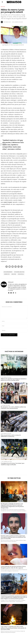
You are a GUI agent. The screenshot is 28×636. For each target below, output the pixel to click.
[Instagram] (15, 293)
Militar (14, 274)
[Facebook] (6, 266)
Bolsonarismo (8, 272)
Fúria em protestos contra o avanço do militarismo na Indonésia (11, 435)
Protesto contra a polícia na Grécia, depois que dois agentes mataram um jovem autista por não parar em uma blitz (13, 537)
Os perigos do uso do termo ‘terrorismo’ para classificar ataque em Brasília (12, 463)
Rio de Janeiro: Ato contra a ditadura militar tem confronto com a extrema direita (13, 407)
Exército (7, 274)
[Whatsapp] (18, 266)
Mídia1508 (10, 282)
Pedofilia (21, 274)
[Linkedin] (15, 266)
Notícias (3, 6)
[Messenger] (9, 266)
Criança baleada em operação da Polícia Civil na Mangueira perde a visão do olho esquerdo (13, 567)
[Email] (21, 266)
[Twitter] (12, 266)
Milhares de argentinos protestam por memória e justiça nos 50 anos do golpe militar (14, 379)
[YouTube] (11, 293)
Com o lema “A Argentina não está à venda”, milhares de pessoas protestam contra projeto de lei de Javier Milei (13, 628)
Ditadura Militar (19, 272)
